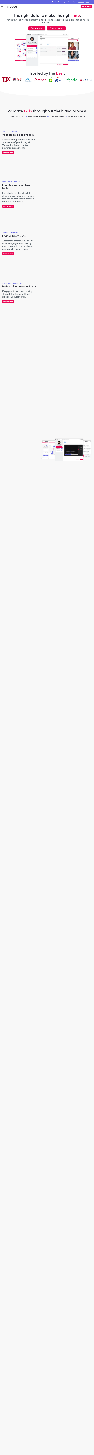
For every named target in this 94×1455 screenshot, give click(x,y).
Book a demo (56, 28)
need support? (84, 2)
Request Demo (86, 6)
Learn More (8, 153)
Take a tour (37, 28)
